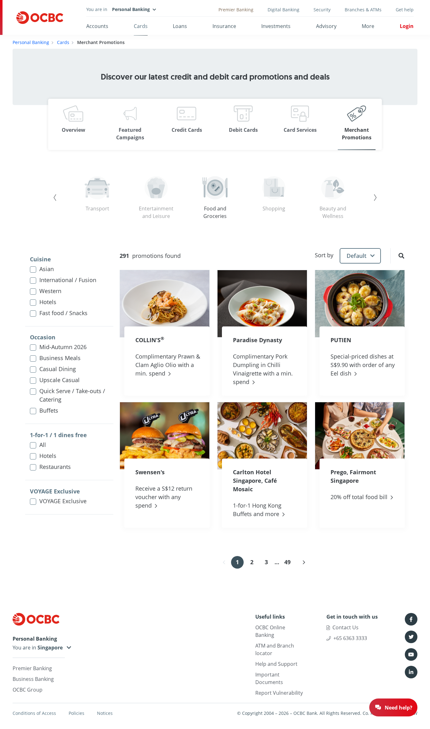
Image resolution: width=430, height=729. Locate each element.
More (368, 26)
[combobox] (360, 256)
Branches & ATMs (363, 10)
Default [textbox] (356, 255)
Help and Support (276, 663)
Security (322, 10)
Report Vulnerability (279, 692)
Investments (276, 26)
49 (287, 562)
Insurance (224, 26)
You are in (25, 647)
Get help (405, 10)
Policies (76, 713)
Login (407, 26)
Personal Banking (31, 42)
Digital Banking (283, 10)
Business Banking (33, 679)
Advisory (326, 26)
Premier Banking (235, 10)
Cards (141, 26)
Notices (105, 713)
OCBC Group (27, 689)
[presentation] (55, 197)
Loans (180, 26)
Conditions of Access (34, 713)
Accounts (97, 26)
